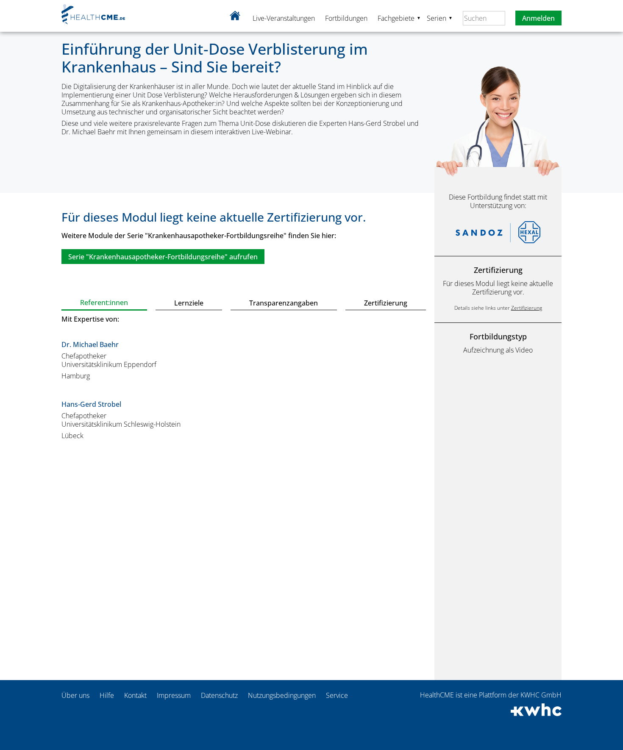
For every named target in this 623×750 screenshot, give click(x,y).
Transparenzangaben (283, 303)
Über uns (75, 695)
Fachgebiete (399, 18)
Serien (440, 18)
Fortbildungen (346, 18)
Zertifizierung (385, 303)
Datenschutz (219, 695)
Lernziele (188, 303)
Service (337, 695)
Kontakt (135, 695)
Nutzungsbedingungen (282, 695)
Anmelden (538, 18)
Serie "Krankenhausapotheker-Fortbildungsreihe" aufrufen (163, 256)
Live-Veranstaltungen (284, 18)
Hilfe (107, 695)
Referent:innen (104, 302)
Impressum (174, 695)
